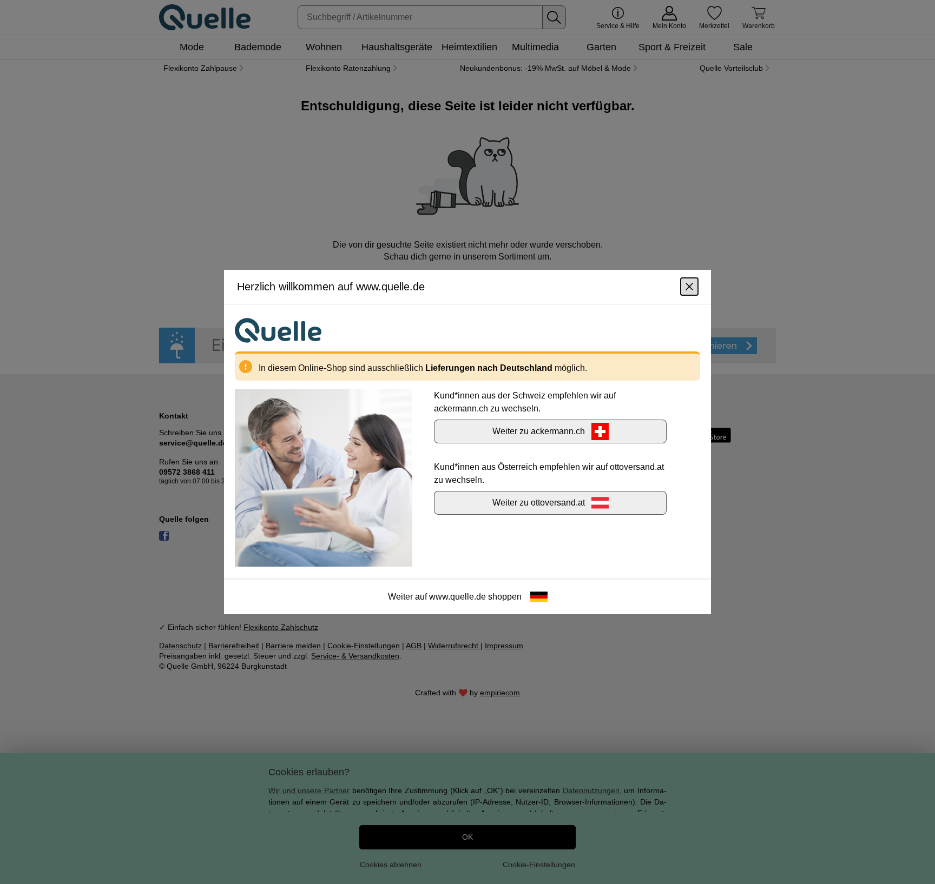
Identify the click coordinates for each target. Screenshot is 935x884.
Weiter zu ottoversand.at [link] (538, 502)
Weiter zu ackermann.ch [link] (538, 431)
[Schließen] (689, 286)
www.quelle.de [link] (457, 596)
